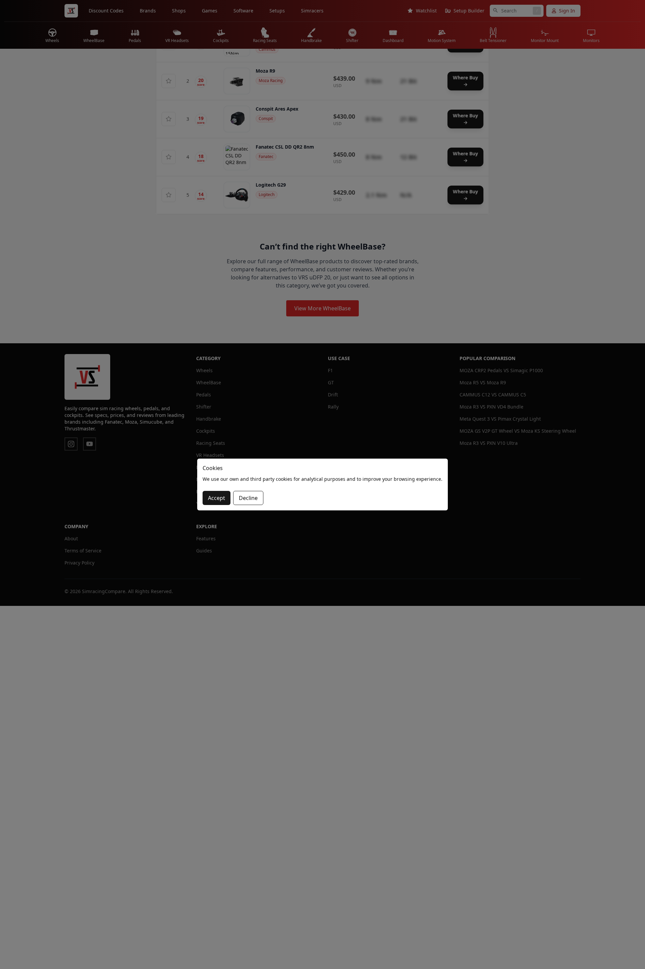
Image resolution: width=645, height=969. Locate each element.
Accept (216, 498)
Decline (248, 498)
